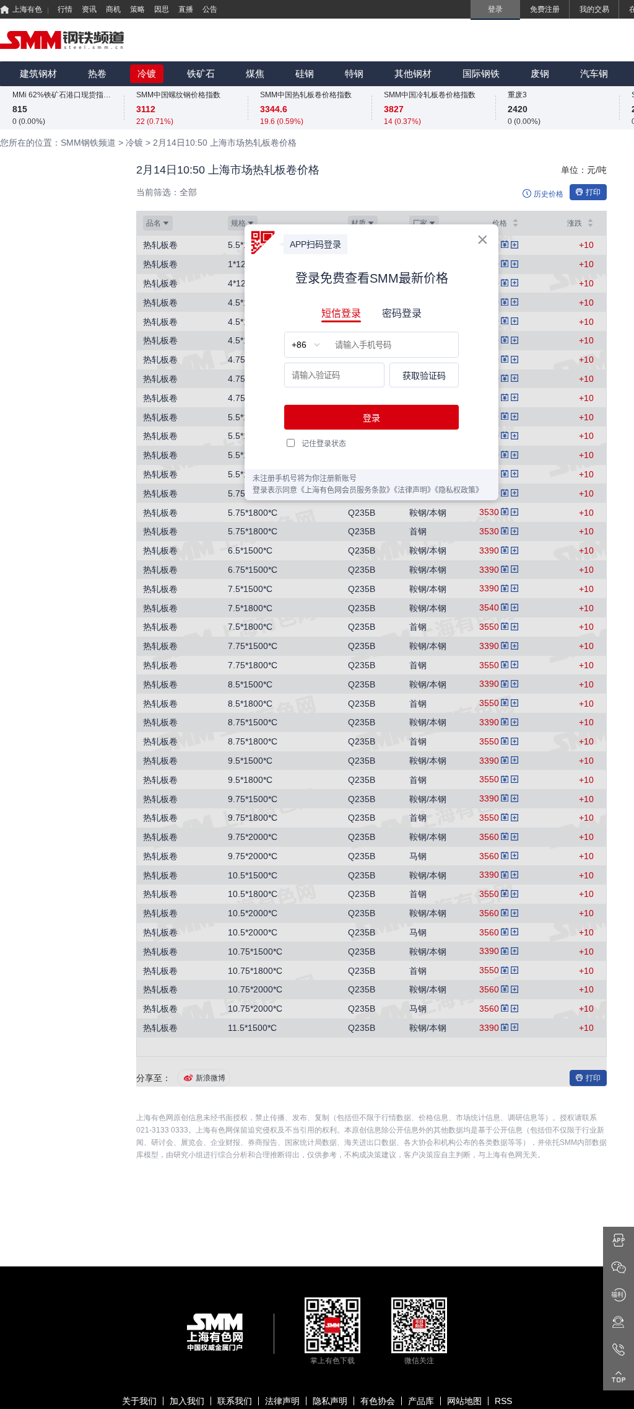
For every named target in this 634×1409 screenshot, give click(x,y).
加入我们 (187, 1401)
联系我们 (234, 1401)
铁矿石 (201, 73)
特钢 (354, 73)
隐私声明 (330, 1401)
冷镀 (146, 73)
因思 (161, 9)
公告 (209, 9)
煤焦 (255, 73)
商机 (113, 9)
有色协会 (377, 1401)
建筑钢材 (38, 73)
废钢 (540, 73)
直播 (185, 9)
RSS (503, 1401)
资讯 (89, 9)
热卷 (97, 73)
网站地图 (464, 1401)
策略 (137, 9)
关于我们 (139, 1401)
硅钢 (304, 73)
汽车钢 (594, 73)
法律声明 (282, 1401)
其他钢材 (413, 73)
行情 (65, 9)
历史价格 (548, 194)
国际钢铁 (481, 73)
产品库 (421, 1401)
